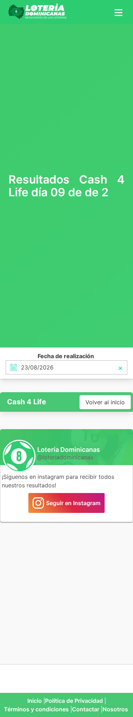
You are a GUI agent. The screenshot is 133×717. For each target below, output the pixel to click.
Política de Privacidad (74, 700)
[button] (117, 12)
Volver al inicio (105, 402)
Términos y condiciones (36, 709)
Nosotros (115, 709)
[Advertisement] (66, 97)
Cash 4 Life (26, 402)
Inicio (34, 700)
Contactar (85, 709)
